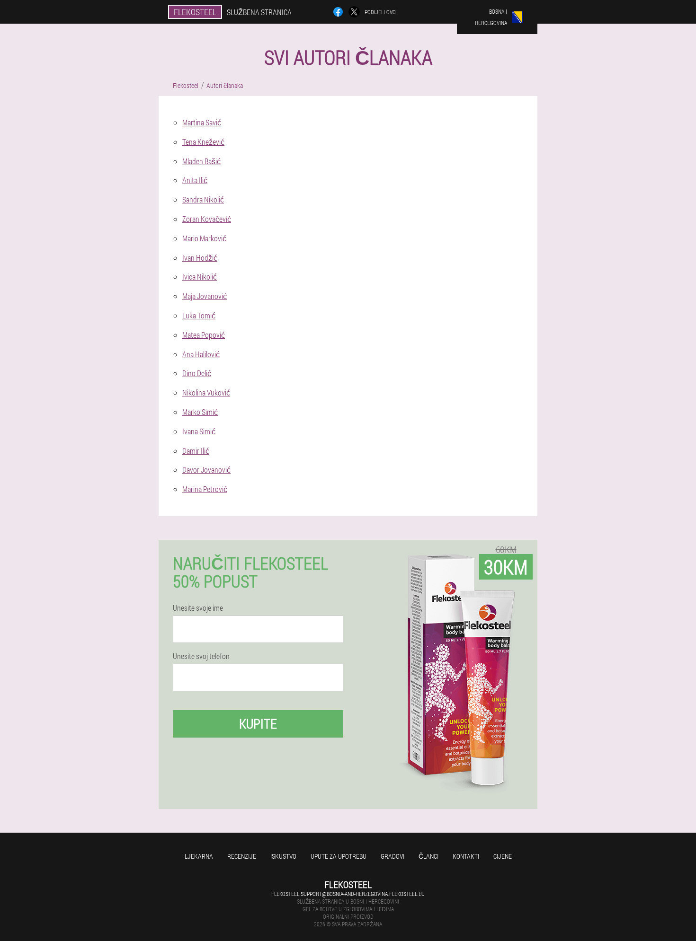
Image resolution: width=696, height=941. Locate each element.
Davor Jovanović (206, 470)
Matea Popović (203, 335)
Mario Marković (204, 238)
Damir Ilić (195, 451)
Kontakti (466, 856)
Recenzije (241, 856)
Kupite (258, 723)
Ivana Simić (198, 431)
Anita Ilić (194, 180)
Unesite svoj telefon (201, 656)
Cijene (502, 856)
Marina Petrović (204, 489)
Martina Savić (201, 122)
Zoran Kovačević (206, 219)
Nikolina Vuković (206, 392)
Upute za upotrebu (338, 856)
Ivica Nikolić (199, 276)
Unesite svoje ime (198, 608)
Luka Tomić (198, 315)
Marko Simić (200, 412)
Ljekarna (199, 856)
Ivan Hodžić (199, 258)
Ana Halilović (201, 354)
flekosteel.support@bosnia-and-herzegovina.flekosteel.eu (348, 893)
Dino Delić (196, 373)
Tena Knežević (203, 142)
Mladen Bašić (201, 161)
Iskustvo (283, 856)
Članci (428, 856)
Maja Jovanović (204, 296)
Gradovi (392, 856)
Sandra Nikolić (203, 199)
